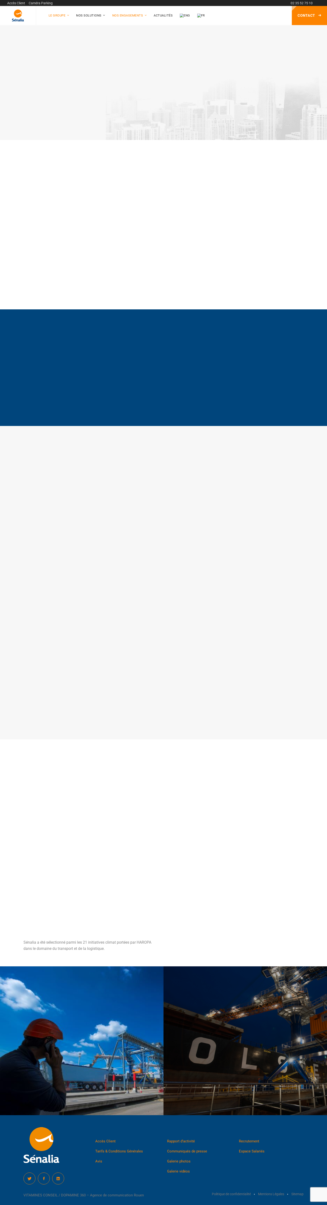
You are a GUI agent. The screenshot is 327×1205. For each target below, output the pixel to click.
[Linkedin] (58, 1178)
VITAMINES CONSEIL (40, 1195)
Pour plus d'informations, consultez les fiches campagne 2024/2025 (200, 279)
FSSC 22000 (181, 858)
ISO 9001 (179, 868)
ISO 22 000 (180, 824)
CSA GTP (179, 833)
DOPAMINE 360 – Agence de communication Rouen (102, 1195)
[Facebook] (44, 1178)
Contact (307, 15)
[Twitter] (29, 1178)
